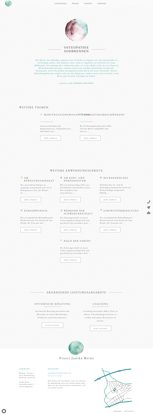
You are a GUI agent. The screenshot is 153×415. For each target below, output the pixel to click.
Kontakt (101, 3)
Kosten (88, 3)
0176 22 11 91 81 (55, 376)
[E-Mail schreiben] (148, 207)
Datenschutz (129, 411)
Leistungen (60, 3)
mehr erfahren (50, 138)
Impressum (117, 411)
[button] (4, 411)
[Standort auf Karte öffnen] (148, 213)
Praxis (75, 3)
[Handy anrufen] (148, 202)
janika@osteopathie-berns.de (59, 373)
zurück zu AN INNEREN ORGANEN (76, 83)
